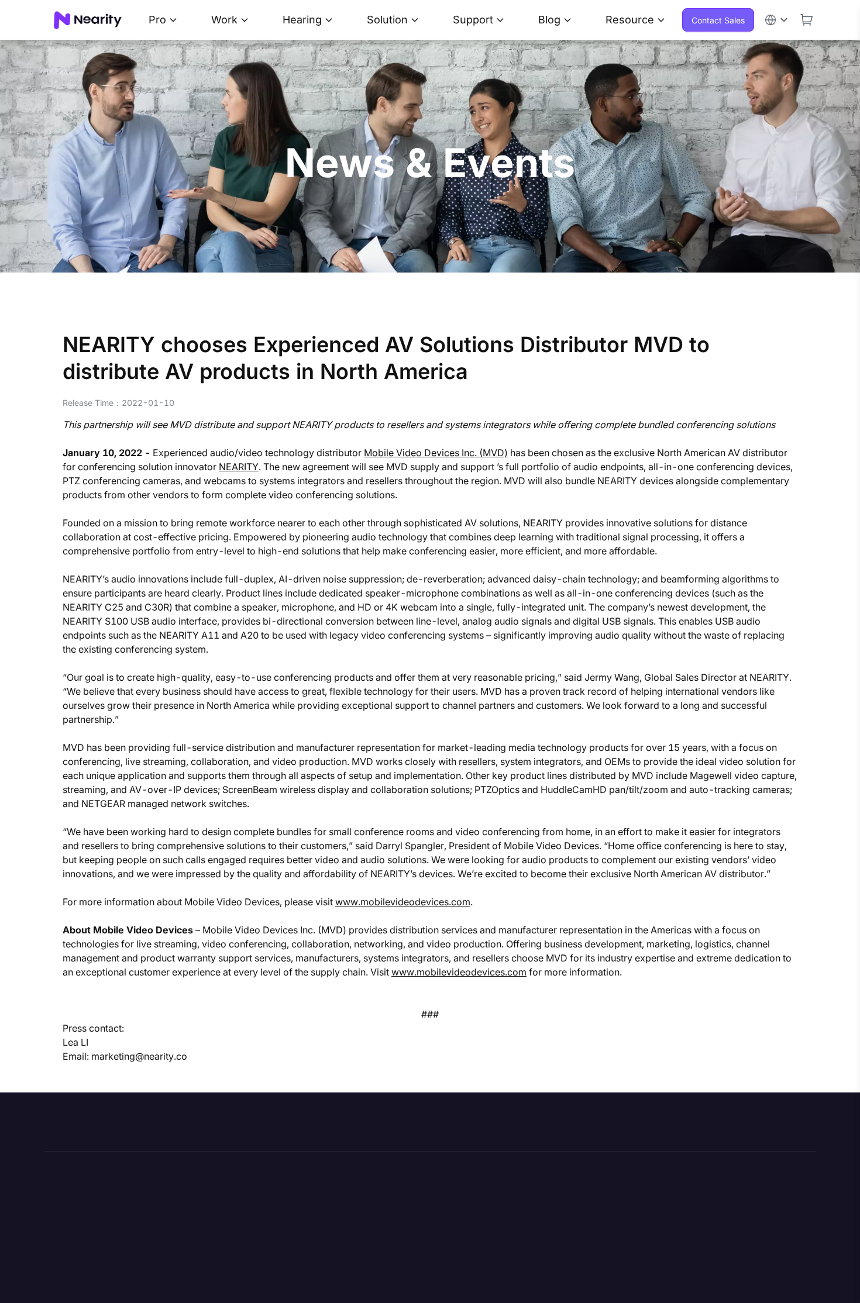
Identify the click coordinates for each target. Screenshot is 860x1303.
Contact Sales (718, 20)
